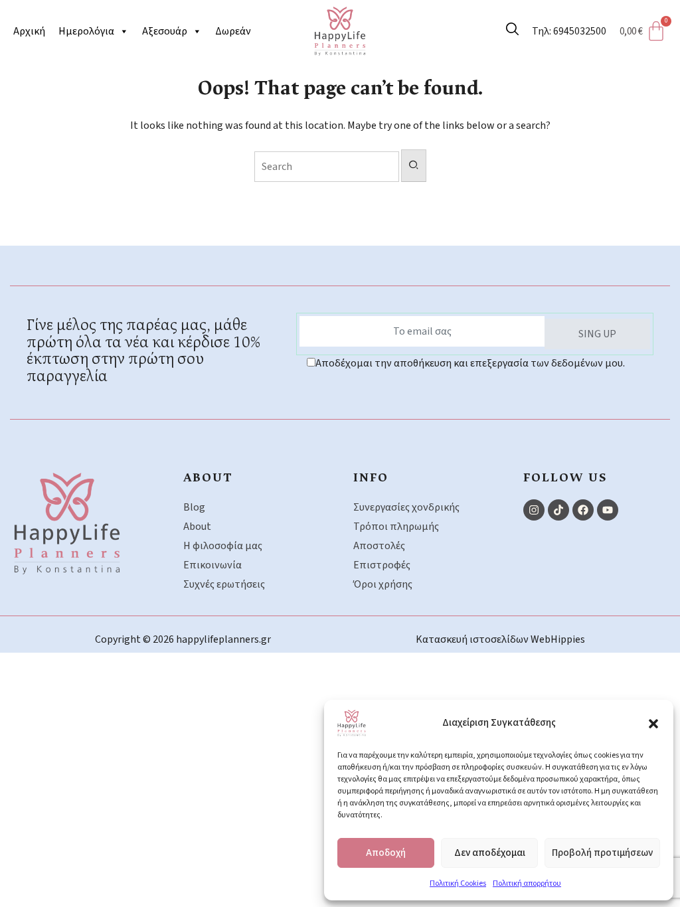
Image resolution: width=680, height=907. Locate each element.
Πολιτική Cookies (458, 883)
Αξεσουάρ (164, 31)
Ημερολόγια (86, 31)
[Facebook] (583, 510)
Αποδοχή (386, 853)
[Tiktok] (558, 510)
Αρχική (29, 31)
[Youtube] (607, 510)
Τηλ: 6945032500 (569, 31)
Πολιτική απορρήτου (527, 883)
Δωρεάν (233, 31)
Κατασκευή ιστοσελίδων (473, 639)
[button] (653, 723)
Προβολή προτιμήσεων (602, 853)
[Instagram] (534, 510)
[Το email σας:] (422, 331)
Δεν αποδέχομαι (489, 853)
